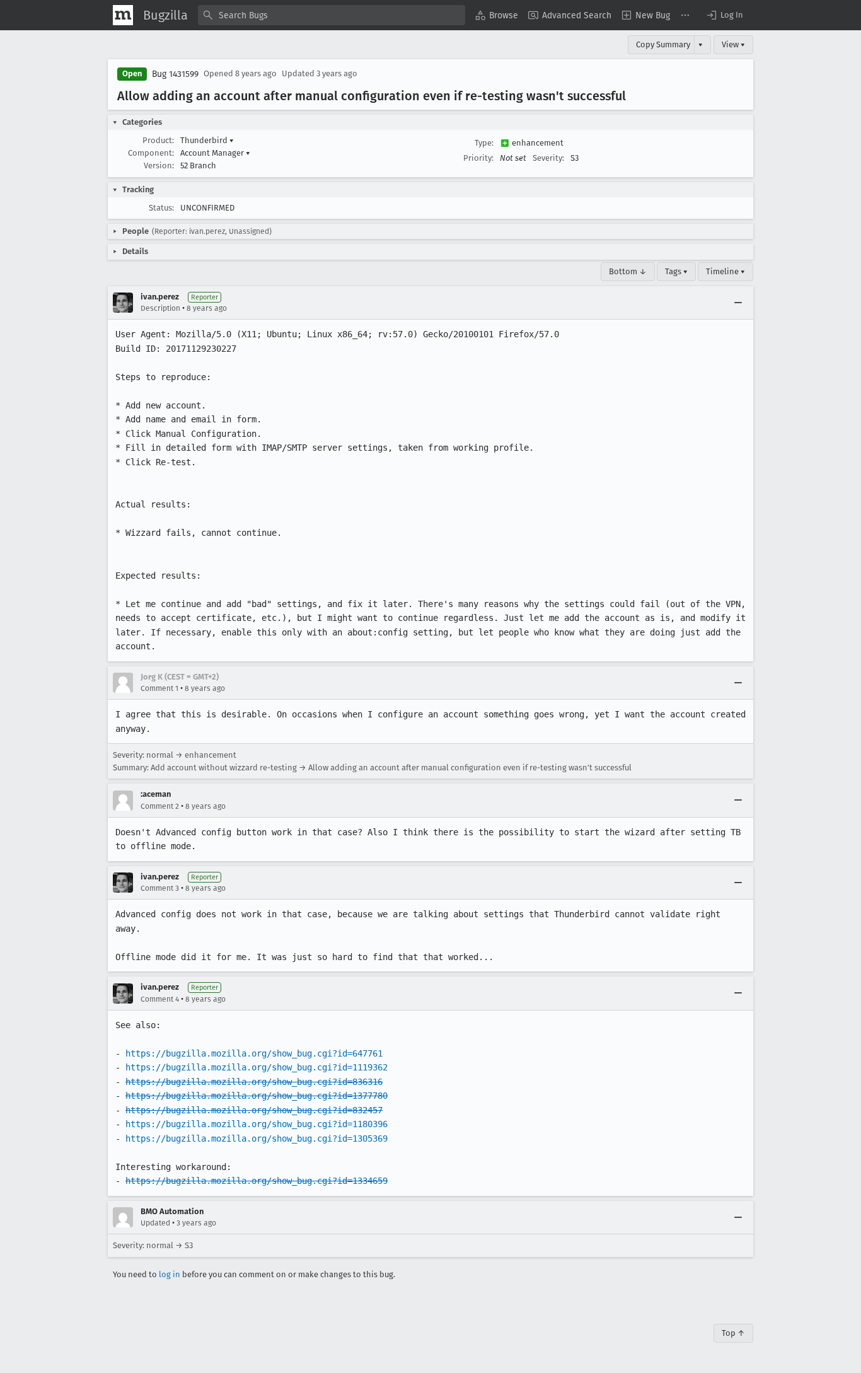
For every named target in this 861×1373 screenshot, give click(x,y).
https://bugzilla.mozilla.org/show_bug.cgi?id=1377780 (256, 1096)
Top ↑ (733, 1333)
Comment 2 (160, 806)
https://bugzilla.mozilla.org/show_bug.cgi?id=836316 (254, 1082)
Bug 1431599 (175, 74)
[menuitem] (496, 15)
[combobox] (331, 15)
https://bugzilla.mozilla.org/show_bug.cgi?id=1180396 (256, 1124)
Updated (155, 1223)
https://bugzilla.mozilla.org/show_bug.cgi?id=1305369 (256, 1138)
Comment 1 (159, 688)
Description (160, 308)
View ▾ (733, 44)
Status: (161, 207)
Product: (158, 140)
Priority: (478, 158)
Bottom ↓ (628, 271)
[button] (724, 15)
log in (169, 1274)
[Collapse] (738, 303)
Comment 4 (160, 999)
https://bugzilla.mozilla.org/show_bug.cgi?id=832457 (254, 1110)
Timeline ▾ (725, 271)
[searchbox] (331, 15)
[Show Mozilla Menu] (123, 15)
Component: (151, 153)
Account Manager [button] (215, 153)
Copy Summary (663, 44)
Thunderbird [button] (207, 140)
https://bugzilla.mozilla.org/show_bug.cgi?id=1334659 (256, 1181)
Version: (159, 165)
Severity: (548, 158)
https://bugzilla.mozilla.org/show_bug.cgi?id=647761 (254, 1053)
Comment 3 (160, 888)
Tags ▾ (676, 271)
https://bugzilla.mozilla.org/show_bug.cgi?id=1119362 (256, 1067)
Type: (484, 143)
